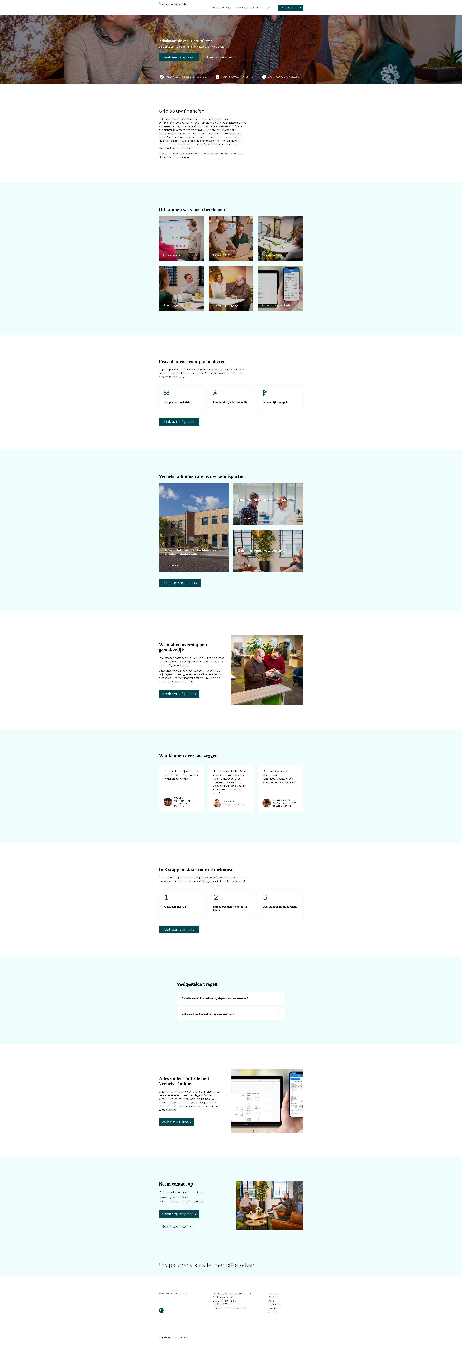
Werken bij (240, 7)
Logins (267, 7)
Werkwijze (274, 1293)
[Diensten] (223, 8)
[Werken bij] (247, 8)
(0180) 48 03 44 (179, 1197)
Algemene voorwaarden (173, 1337)
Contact (272, 1311)
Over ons (255, 7)
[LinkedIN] (161, 1310)
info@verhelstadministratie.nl (187, 1201)
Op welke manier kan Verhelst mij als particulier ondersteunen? (215, 998)
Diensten (216, 7)
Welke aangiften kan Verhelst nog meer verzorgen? (208, 1014)
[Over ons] (261, 8)
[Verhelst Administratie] (173, 7)
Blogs (229, 7)
